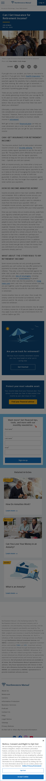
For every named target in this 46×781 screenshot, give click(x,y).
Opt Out (23, 770)
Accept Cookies (23, 777)
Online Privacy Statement (31, 766)
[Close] (43, 740)
